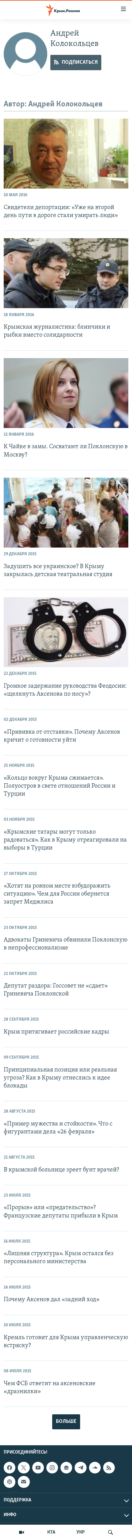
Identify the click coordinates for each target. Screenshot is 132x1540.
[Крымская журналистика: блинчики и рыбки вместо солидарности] (66, 273)
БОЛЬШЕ (66, 1421)
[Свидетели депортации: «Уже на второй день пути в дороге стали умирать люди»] (66, 154)
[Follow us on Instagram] (52, 1467)
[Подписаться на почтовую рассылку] (23, 1482)
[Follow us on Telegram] (80, 1467)
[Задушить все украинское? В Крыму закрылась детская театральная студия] (66, 513)
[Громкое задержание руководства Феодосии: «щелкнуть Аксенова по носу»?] (66, 632)
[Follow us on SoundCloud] (95, 1467)
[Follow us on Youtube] (38, 1467)
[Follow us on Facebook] (9, 1467)
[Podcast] (9, 1482)
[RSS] (109, 1467)
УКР (80, 1532)
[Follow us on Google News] (66, 1467)
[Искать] (110, 1532)
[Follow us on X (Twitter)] (23, 1467)
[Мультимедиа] (21, 1532)
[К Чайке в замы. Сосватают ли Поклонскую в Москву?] (66, 393)
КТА (51, 1532)
